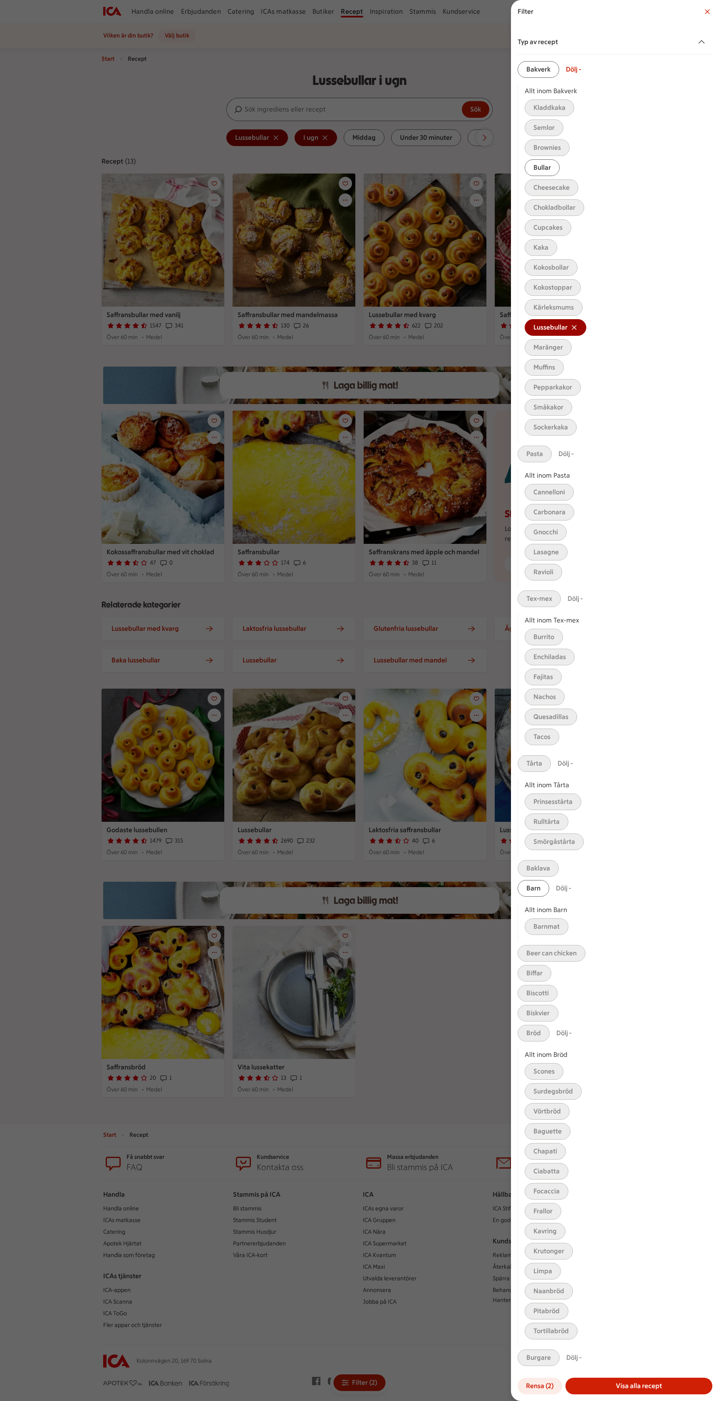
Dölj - (573, 69)
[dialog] (615, 700)
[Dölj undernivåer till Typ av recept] (703, 42)
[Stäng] (707, 11)
